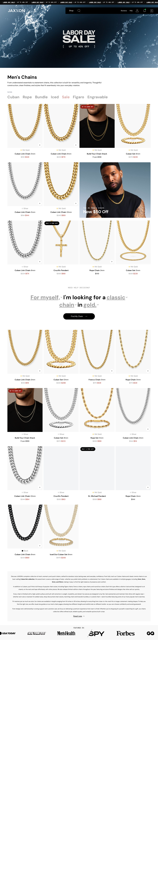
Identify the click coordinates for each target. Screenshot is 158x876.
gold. (89, 304)
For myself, (45, 297)
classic (116, 297)
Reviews (124, 11)
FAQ (131, 11)
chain (66, 304)
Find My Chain (77, 316)
